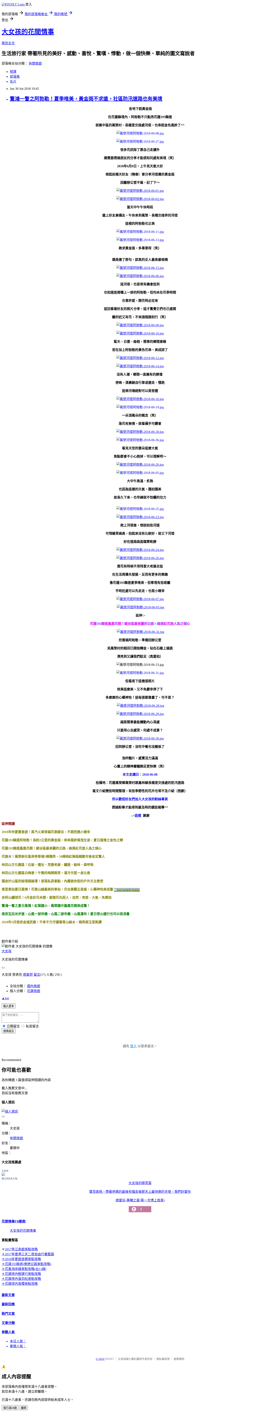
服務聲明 (179, 1358)
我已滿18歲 (10, 1407)
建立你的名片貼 (9, 1178)
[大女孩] (3, 1174)
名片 (13, 81)
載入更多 (8, 1006)
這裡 (138, 815)
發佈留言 (8, 1031)
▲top (5, 998)
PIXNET (109, 1358)
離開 (23, 1407)
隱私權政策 (163, 1358)
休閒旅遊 (35, 63)
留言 (37, 974)
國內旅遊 (33, 986)
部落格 (15, 76)
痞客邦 (28, 974)
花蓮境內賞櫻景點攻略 (21, 1283)
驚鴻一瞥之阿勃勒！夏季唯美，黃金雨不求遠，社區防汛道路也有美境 (86, 98)
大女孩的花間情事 (28, 31)
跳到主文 (8, 43)
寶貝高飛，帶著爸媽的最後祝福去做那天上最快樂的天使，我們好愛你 (140, 1191)
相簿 (13, 71)
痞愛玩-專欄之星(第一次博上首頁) (140, 1205)
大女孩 (6, 951)
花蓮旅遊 (33, 991)
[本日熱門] (127, 890)
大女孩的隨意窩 (140, 1183)
